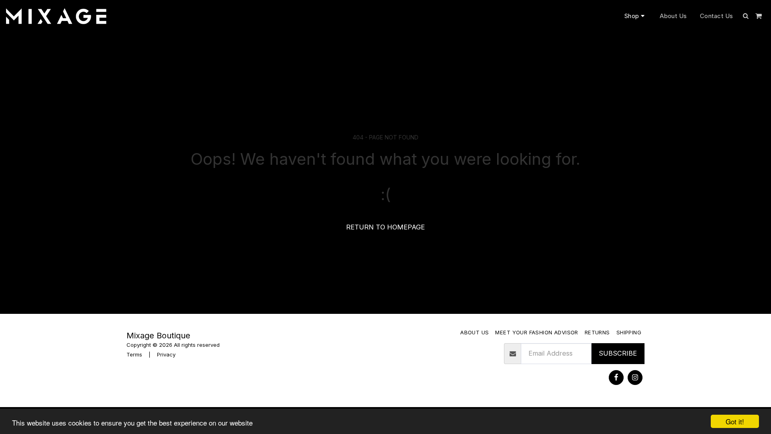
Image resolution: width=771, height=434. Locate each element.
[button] (746, 16)
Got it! (735, 421)
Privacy (166, 354)
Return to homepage (385, 227)
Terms (134, 354)
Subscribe (618, 353)
